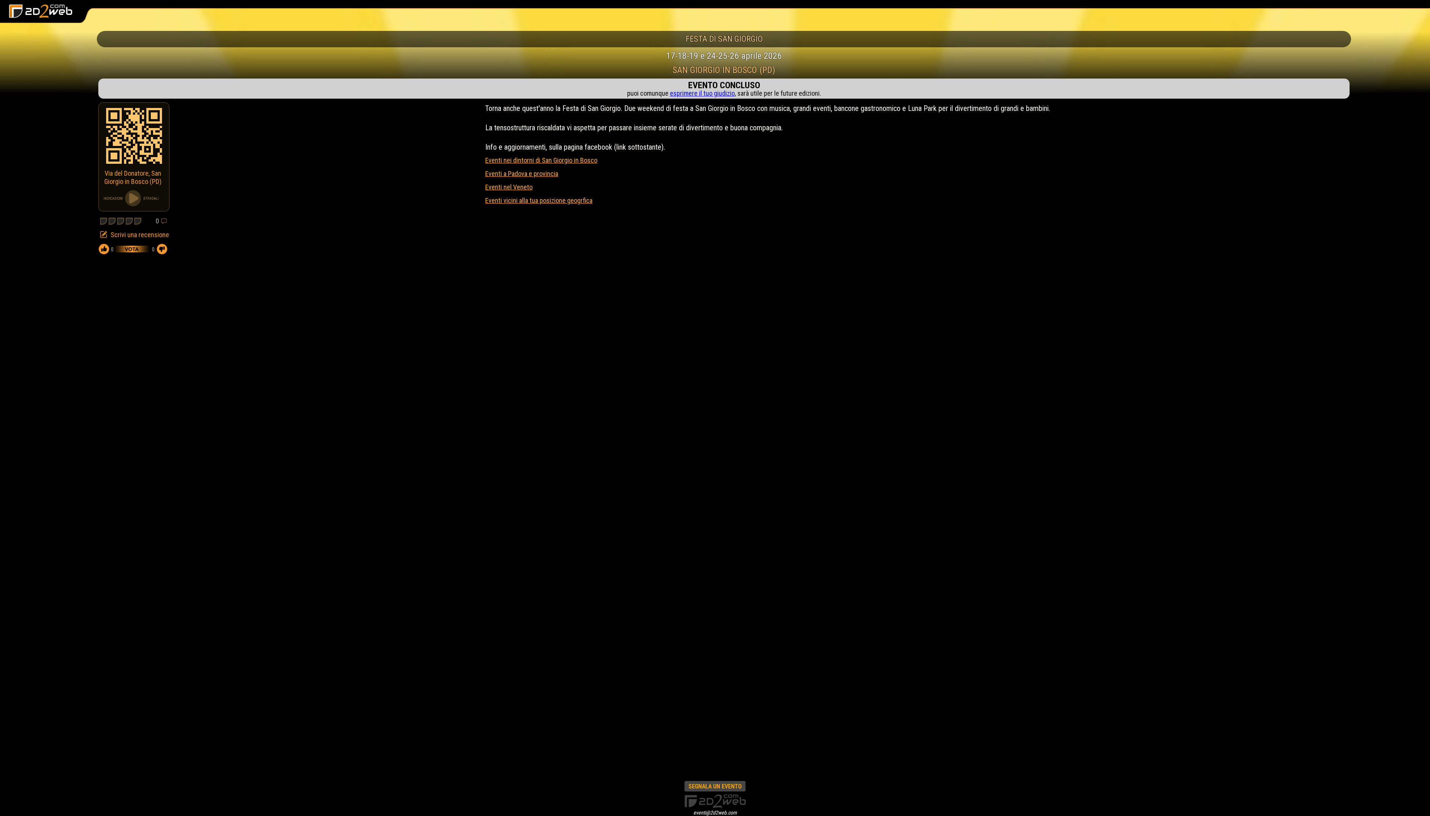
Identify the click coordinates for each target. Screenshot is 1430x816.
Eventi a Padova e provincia (521, 174)
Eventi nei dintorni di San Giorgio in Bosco (541, 160)
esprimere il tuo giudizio (702, 93)
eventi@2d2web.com (715, 813)
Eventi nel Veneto (509, 187)
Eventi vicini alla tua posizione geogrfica (538, 200)
